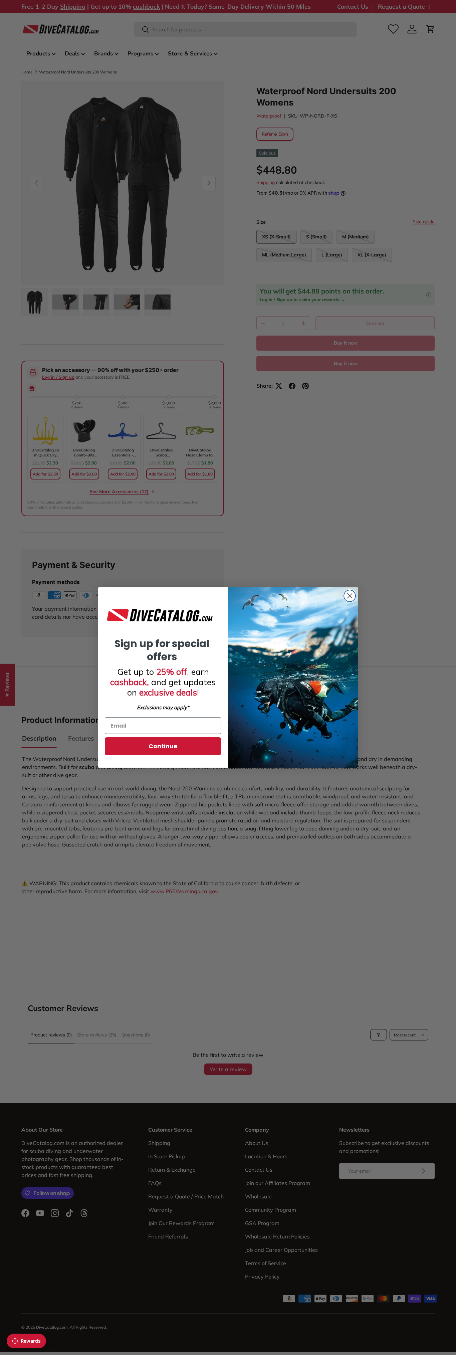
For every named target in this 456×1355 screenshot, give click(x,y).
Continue (163, 746)
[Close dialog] (350, 596)
